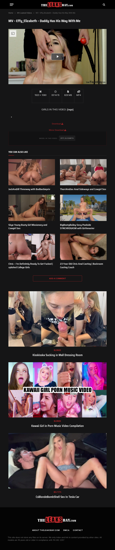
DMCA (66, 530)
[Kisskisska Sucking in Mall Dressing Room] (57, 319)
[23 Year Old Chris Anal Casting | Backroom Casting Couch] (83, 247)
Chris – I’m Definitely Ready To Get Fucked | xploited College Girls (30, 265)
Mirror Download (56, 130)
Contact (78, 530)
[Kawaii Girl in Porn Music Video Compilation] (57, 390)
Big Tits (57, 492)
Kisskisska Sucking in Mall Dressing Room (58, 355)
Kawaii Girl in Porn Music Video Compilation (57, 426)
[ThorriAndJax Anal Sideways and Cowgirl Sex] (83, 172)
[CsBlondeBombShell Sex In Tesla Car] (57, 460)
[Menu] (11, 4)
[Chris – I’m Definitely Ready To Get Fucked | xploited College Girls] (31, 247)
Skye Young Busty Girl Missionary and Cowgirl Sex (27, 226)
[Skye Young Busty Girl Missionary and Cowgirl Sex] (31, 208)
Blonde (57, 350)
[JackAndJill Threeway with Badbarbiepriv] (31, 172)
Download (56, 124)
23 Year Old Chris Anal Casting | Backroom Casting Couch (81, 265)
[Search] (103, 4)
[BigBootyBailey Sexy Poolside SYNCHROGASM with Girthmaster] (83, 208)
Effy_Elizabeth (67, 138)
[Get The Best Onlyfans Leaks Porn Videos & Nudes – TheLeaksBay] (57, 4)
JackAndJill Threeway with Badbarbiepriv (29, 189)
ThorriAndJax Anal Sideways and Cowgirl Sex (83, 189)
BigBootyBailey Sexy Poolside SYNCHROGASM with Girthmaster (77, 226)
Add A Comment (57, 278)
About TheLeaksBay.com (46, 530)
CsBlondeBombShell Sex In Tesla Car (57, 497)
